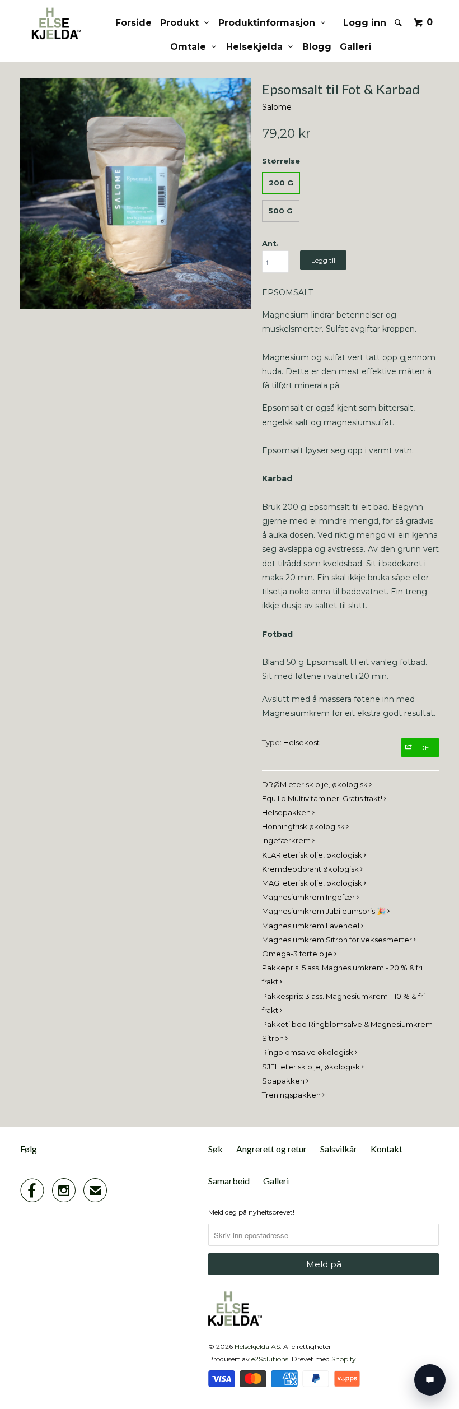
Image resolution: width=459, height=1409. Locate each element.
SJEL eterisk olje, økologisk (312, 1066)
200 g (281, 182)
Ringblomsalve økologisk (308, 1052)
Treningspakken (292, 1094)
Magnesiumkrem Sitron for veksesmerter (338, 939)
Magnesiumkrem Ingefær (309, 896)
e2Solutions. (270, 1359)
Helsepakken (287, 812)
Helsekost (301, 742)
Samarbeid (229, 1180)
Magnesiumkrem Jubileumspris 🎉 (324, 910)
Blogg (316, 46)
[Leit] (399, 22)
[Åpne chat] (430, 1380)
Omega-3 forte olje (298, 953)
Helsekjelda (257, 46)
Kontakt (386, 1148)
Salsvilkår (338, 1148)
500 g (281, 210)
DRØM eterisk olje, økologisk (315, 784)
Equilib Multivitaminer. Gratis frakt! (323, 798)
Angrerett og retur (271, 1148)
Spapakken (284, 1080)
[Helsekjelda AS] (55, 23)
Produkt (182, 22)
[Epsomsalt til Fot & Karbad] (135, 193)
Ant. (270, 243)
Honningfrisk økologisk (304, 826)
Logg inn (364, 22)
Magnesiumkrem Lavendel (311, 925)
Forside (133, 22)
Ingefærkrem (287, 840)
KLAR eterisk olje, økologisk (313, 854)
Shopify (343, 1359)
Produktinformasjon (269, 22)
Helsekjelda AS (257, 1346)
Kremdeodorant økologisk (311, 868)
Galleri (355, 46)
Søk (215, 1148)
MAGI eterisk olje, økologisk (313, 882)
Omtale (191, 46)
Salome (277, 107)
